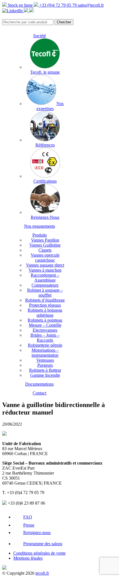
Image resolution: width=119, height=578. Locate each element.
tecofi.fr (42, 573)
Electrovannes (45, 330)
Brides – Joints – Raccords (45, 338)
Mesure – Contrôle (45, 325)
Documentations (39, 384)
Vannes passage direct (45, 265)
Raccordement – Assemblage (45, 277)
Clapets (44, 250)
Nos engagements (39, 226)
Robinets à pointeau (45, 320)
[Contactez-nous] (31, 10)
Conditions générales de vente (39, 553)
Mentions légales (28, 558)
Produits (39, 235)
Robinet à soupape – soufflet (45, 292)
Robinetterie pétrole (45, 345)
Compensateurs (45, 285)
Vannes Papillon (45, 240)
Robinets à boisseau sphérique (45, 312)
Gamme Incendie (45, 375)
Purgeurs (45, 365)
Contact (39, 393)
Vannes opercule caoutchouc (45, 257)
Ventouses (45, 360)
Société (39, 35)
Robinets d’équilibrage (45, 300)
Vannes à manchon (45, 270)
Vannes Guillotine (45, 245)
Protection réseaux (45, 305)
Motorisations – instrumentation (45, 353)
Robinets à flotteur (45, 370)
